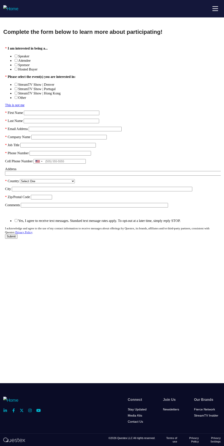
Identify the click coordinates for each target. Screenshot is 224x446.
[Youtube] (39, 410)
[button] (215, 8)
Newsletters (171, 409)
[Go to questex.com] (14, 439)
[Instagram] (31, 410)
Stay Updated (137, 409)
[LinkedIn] (6, 410)
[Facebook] (15, 410)
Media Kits (135, 415)
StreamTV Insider (206, 415)
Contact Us (135, 421)
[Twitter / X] (23, 410)
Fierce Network (204, 409)
